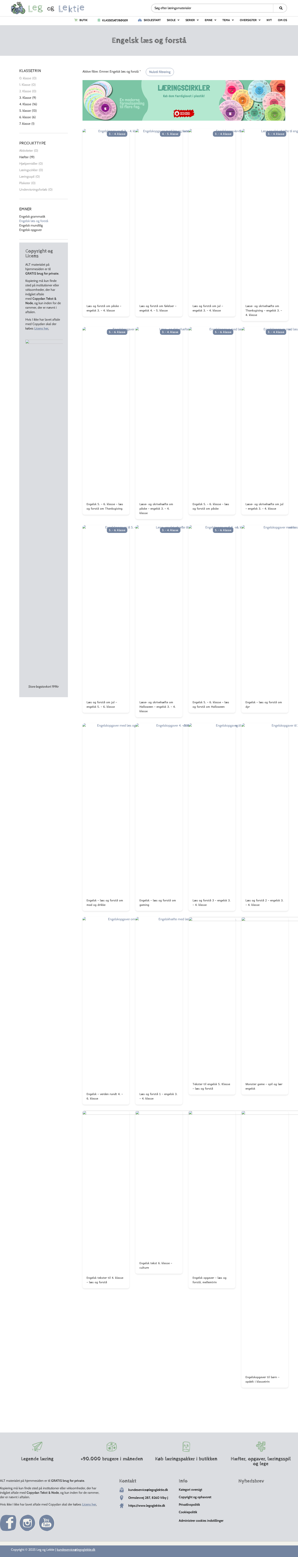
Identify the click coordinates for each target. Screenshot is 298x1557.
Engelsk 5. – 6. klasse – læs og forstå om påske (211, 506)
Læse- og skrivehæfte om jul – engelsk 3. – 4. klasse (264, 506)
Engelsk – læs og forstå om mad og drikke (105, 902)
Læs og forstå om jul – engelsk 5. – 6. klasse (102, 704)
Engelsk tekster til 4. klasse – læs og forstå (105, 1279)
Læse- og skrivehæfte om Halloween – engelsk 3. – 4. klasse (157, 706)
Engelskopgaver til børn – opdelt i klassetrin (262, 1379)
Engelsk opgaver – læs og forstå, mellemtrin (209, 1279)
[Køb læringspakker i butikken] (186, 1447)
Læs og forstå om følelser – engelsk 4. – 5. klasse (157, 308)
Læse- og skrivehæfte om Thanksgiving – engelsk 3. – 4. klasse (263, 310)
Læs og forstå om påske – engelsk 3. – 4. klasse (104, 308)
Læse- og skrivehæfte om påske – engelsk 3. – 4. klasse (156, 508)
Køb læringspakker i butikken (186, 1459)
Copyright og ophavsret (195, 1497)
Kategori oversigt (190, 1489)
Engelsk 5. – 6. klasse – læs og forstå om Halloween (211, 704)
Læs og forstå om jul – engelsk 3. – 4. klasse (208, 308)
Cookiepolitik (188, 1512)
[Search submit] (281, 8)
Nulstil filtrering (159, 72)
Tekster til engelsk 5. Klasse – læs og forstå (211, 1086)
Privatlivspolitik (189, 1505)
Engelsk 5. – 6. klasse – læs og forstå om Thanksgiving (105, 506)
